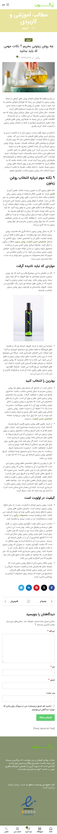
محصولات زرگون (21, 515)
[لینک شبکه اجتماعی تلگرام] (21, 588)
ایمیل (51, 680)
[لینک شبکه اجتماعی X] (44, 588)
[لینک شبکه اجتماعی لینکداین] (29, 588)
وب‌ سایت (50, 693)
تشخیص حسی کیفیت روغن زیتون (30, 241)
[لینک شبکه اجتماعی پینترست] (36, 588)
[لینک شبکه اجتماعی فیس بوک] (52, 588)
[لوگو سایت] (44, 4)
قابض (52, 194)
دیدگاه (51, 631)
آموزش (25, 28)
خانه (33, 28)
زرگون (37, 57)
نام (52, 667)
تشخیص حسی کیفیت (42, 418)
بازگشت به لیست (28, 601)
